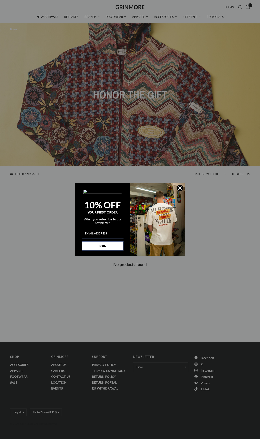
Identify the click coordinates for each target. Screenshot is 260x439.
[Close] (180, 188)
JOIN (102, 246)
